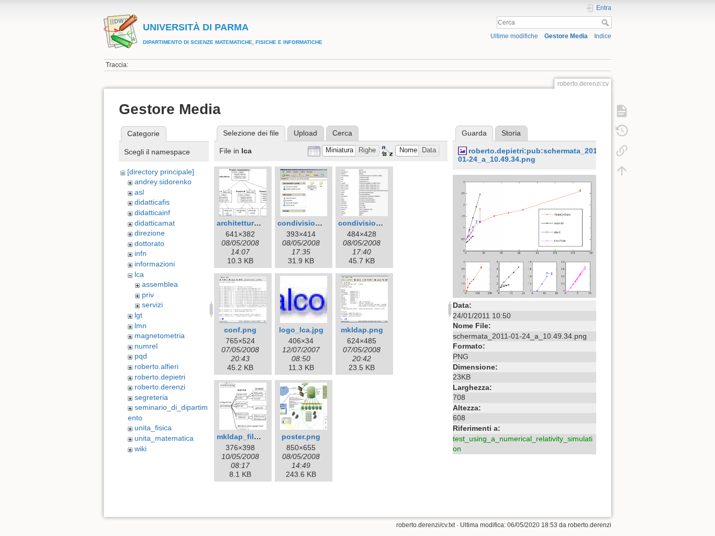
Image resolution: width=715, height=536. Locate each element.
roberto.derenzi (160, 387)
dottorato (149, 243)
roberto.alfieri (156, 366)
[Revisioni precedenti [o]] (622, 131)
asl (139, 192)
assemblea (160, 284)
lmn (141, 325)
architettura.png (245, 223)
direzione (150, 233)
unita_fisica (153, 427)
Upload (305, 133)
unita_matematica (164, 438)
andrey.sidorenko (163, 181)
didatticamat (155, 223)
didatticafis (152, 202)
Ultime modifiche (514, 36)
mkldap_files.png (247, 436)
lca (139, 274)
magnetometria (160, 335)
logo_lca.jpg (301, 330)
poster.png (301, 436)
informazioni (155, 264)
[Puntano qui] (622, 151)
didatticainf (152, 212)
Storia (511, 133)
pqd (141, 356)
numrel (146, 346)
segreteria (151, 397)
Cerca (606, 22)
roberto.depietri (160, 377)
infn (141, 253)
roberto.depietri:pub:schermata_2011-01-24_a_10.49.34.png (531, 155)
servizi (152, 304)
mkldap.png (362, 330)
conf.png (240, 330)
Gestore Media (566, 36)
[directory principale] (160, 172)
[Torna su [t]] (622, 171)
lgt (138, 315)
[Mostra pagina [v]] (622, 111)
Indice (602, 36)
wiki (141, 448)
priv (148, 295)
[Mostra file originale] (524, 235)
